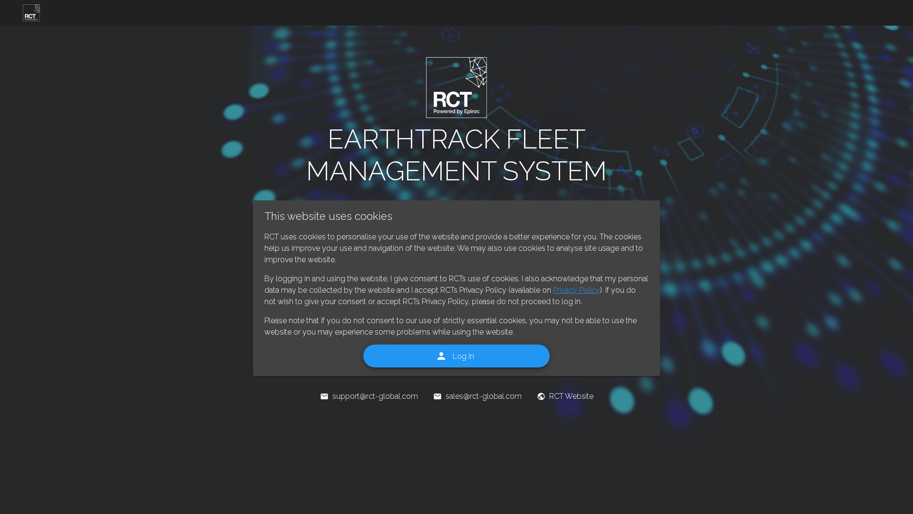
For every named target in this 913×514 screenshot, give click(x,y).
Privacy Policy (576, 289)
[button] (31, 12)
